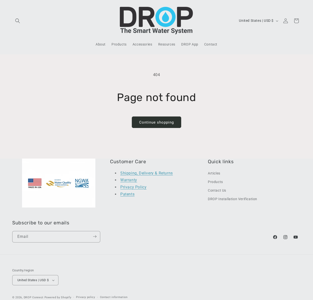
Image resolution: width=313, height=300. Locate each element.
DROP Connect (34, 297)
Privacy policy (85, 297)
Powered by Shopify (58, 297)
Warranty (128, 180)
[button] (17, 20)
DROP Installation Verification (232, 199)
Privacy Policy (133, 187)
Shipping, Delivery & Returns (146, 173)
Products (215, 182)
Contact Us (217, 190)
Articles (214, 173)
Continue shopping (156, 122)
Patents (127, 194)
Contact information (114, 297)
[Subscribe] (94, 236)
